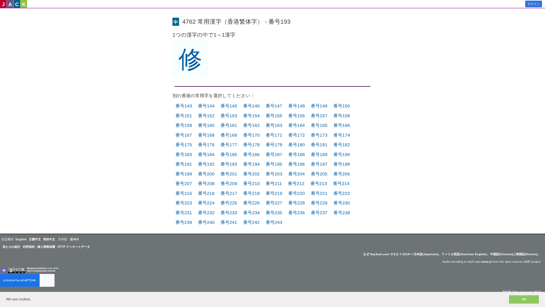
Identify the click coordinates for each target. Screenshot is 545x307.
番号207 (183, 183)
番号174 (341, 135)
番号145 (229, 105)
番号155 (274, 115)
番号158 (341, 115)
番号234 (251, 212)
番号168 (206, 135)
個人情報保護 (46, 246)
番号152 (206, 115)
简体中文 (49, 239)
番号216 (206, 193)
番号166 (341, 125)
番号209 (229, 183)
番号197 (319, 164)
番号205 (319, 173)
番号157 (319, 115)
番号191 (183, 164)
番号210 (251, 183)
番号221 (319, 193)
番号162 (251, 125)
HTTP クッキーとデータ (73, 246)
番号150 (341, 105)
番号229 (319, 202)
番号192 (206, 164)
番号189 (319, 154)
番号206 (341, 173)
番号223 (183, 202)
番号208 (206, 183)
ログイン (534, 4)
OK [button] (524, 299)
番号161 (229, 125)
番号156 (296, 115)
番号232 (206, 212)
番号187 (274, 154)
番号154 (251, 115)
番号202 (251, 173)
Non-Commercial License (41, 270)
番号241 (229, 222)
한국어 (74, 239)
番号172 (296, 135)
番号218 (251, 193)
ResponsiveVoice (36, 268)
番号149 (319, 105)
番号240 (206, 222)
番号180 (296, 144)
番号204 (296, 173)
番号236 (296, 212)
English (21, 239)
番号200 (206, 173)
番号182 (341, 144)
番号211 (274, 183)
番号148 (296, 105)
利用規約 (29, 246)
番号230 (341, 202)
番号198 (341, 164)
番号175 (183, 144)
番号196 (296, 164)
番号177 (229, 144)
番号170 (251, 135)
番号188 (296, 154)
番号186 (251, 154)
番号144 (206, 105)
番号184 (206, 154)
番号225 (229, 202)
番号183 (183, 154)
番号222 (341, 193)
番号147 (274, 105)
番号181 (319, 144)
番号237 (319, 212)
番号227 (274, 202)
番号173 (319, 135)
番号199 (183, 173)
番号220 (296, 193)
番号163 (274, 125)
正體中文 (35, 239)
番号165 (319, 125)
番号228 (296, 202)
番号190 (341, 154)
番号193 (229, 164)
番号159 (183, 125)
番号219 (274, 193)
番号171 (274, 135)
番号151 (183, 115)
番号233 (229, 212)
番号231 (183, 212)
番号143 (183, 105)
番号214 (341, 183)
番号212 (296, 183)
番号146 (251, 105)
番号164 (296, 125)
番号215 (183, 193)
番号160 (206, 125)
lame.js (487, 261)
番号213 (318, 183)
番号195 (274, 164)
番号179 (274, 144)
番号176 (206, 144)
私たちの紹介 (12, 246)
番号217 (229, 193)
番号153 (229, 115)
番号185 (229, 154)
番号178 (251, 144)
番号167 (183, 135)
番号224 (206, 202)
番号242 (251, 222)
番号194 (251, 164)
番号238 (341, 212)
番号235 (274, 212)
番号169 (229, 135)
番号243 (274, 222)
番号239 (183, 222)
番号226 (251, 202)
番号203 (274, 173)
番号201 (229, 173)
